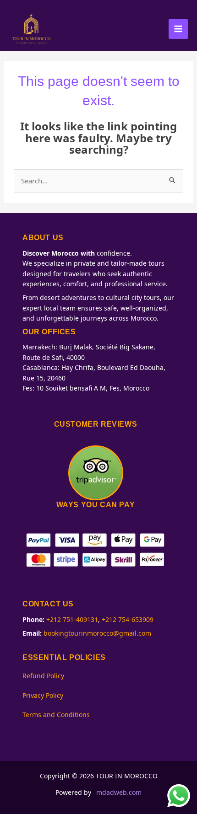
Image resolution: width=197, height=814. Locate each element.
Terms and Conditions (56, 714)
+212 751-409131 (72, 619)
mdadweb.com (119, 792)
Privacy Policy (42, 695)
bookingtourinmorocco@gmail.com (97, 633)
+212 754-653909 (127, 619)
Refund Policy (43, 675)
